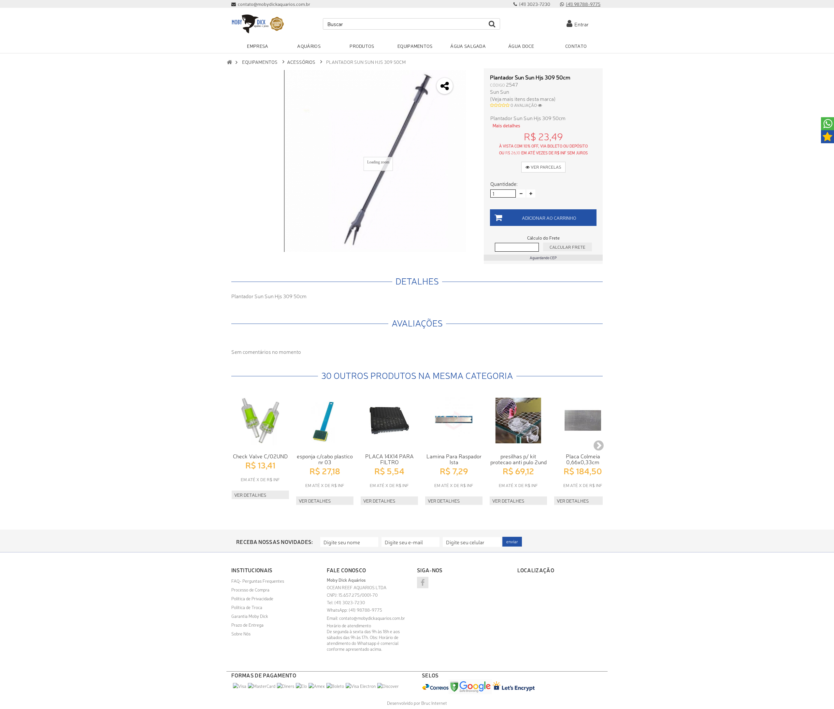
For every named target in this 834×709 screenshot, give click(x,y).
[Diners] (285, 686)
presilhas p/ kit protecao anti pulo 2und (518, 459)
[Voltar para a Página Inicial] (229, 62)
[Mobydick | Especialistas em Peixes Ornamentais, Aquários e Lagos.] (257, 24)
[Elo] (301, 686)
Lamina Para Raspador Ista (454, 459)
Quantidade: (503, 183)
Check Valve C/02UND (260, 456)
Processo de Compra (250, 589)
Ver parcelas (545, 167)
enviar (512, 541)
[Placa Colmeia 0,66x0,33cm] (583, 421)
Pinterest (468, 127)
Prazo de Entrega (247, 625)
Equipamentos (260, 62)
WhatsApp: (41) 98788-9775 (354, 610)
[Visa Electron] (361, 686)
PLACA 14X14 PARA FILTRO (389, 459)
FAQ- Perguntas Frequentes (257, 581)
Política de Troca (246, 607)
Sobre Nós (241, 633)
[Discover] (388, 686)
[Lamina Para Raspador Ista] (454, 421)
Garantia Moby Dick (249, 616)
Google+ (468, 110)
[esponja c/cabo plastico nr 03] (325, 421)
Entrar (580, 24)
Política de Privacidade (252, 598)
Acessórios (301, 62)
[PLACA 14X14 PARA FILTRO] (389, 421)
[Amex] (317, 686)
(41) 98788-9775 (583, 4)
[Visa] (239, 686)
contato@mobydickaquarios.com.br (372, 618)
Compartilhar (468, 93)
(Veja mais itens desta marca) (522, 98)
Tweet (468, 75)
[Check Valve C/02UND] (260, 421)
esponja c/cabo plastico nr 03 (325, 459)
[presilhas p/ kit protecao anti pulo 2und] (518, 421)
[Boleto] (335, 686)
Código (497, 85)
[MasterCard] (261, 686)
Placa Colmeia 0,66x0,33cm (583, 459)
